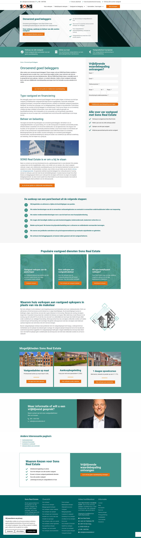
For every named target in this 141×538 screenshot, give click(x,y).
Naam (91, 73)
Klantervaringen (102, 512)
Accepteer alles (31, 531)
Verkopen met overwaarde (49, 528)
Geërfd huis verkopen (67, 526)
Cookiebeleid (101, 517)
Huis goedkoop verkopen (48, 526)
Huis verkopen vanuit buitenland (50, 530)
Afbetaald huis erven (67, 507)
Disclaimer (101, 522)
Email (90, 78)
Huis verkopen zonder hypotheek (50, 523)
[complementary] (21, 525)
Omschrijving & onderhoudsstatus (98, 95)
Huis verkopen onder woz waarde (50, 521)
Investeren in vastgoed (67, 514)
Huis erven (64, 521)
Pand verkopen (65, 502)
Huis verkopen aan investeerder (50, 514)
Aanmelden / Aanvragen (94, 6)
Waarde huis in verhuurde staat (50, 516)
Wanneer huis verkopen (68, 528)
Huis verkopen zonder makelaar (50, 509)
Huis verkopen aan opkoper (49, 511)
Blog (99, 505)
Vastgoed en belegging (76, 6)
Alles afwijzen (20, 531)
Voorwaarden (101, 519)
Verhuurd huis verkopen (48, 504)
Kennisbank (101, 507)
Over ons (100, 510)
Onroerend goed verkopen (68, 530)
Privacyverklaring (102, 514)
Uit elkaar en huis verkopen (68, 519)
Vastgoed (64, 509)
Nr (102, 89)
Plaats (109, 89)
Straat (91, 89)
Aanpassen (10, 531)
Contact (100, 503)
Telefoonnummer (94, 84)
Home (21, 62)
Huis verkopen (48, 6)
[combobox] (91, 87)
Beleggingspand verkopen (48, 507)
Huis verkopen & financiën (68, 523)
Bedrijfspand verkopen (61, 6)
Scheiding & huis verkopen (68, 516)
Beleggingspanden (66, 511)
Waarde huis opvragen (48, 519)
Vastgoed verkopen (66, 533)
